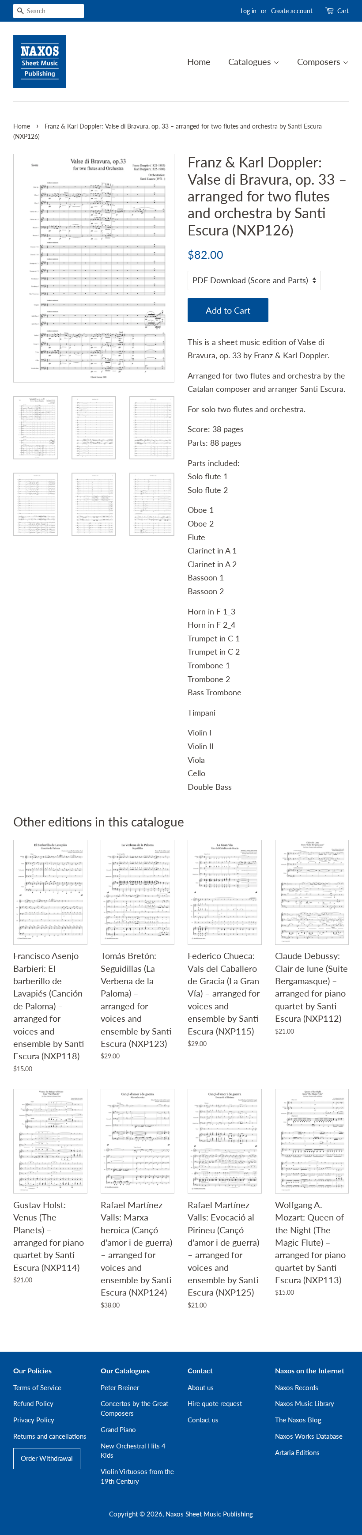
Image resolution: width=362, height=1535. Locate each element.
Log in (248, 11)
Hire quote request (215, 1403)
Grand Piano (118, 1429)
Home (199, 61)
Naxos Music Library (304, 1403)
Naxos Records (296, 1387)
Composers (320, 61)
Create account (292, 11)
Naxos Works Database (309, 1436)
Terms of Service (37, 1387)
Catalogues (250, 61)
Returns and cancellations (50, 1436)
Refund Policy (33, 1403)
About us (201, 1387)
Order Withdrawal (47, 1458)
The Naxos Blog (298, 1420)
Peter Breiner (120, 1387)
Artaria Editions (297, 1452)
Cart (343, 11)
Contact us (203, 1420)
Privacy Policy (33, 1420)
